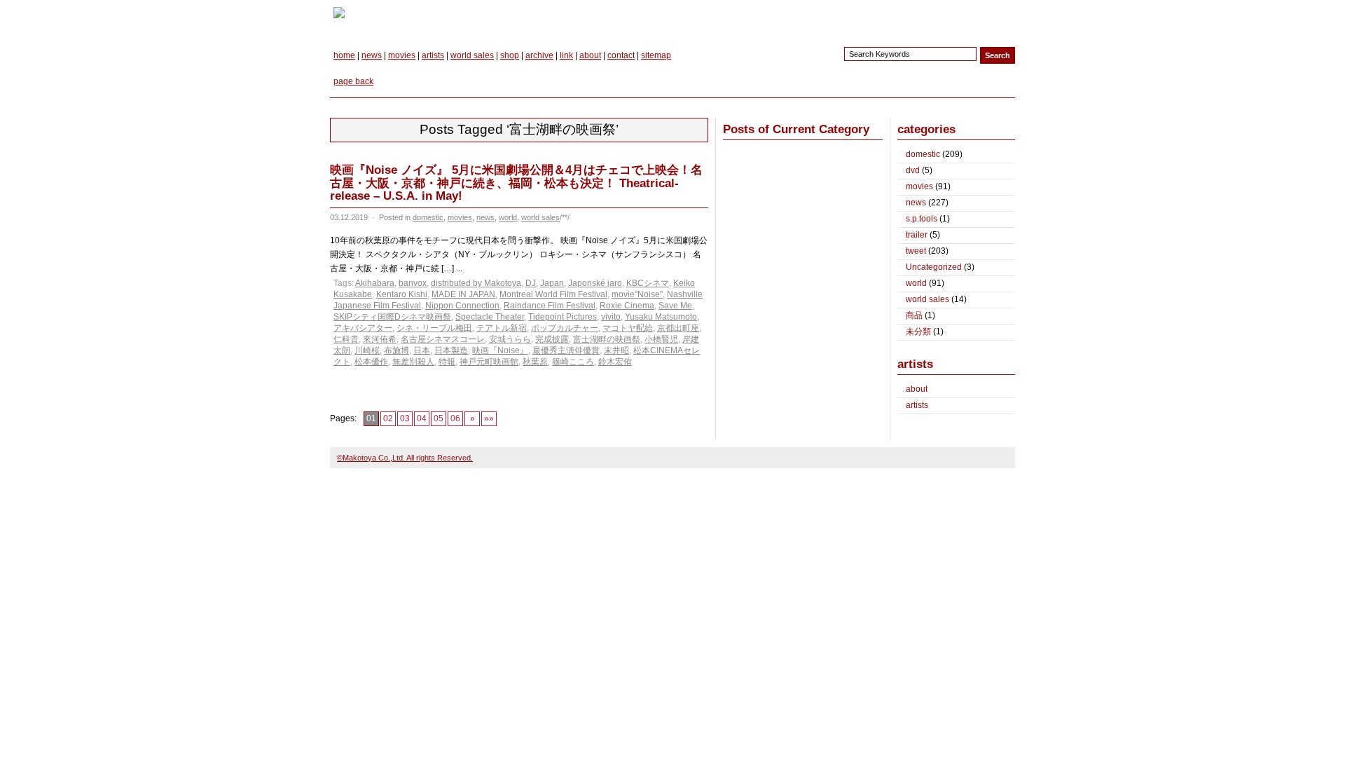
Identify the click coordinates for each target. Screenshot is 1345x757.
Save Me (675, 306)
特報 (447, 362)
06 (455, 418)
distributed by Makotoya (476, 283)
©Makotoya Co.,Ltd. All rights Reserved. (405, 457)
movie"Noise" (637, 294)
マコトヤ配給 (627, 328)
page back (353, 81)
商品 (914, 315)
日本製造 (451, 350)
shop (509, 55)
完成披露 (552, 339)
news (371, 55)
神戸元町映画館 (489, 362)
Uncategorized (934, 267)
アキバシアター (362, 328)
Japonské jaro (595, 283)
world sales (472, 55)
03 (405, 418)
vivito (611, 317)
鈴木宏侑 (615, 362)
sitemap (656, 55)
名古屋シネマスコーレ (443, 339)
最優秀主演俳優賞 (566, 350)
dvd (913, 170)
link (566, 55)
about (590, 55)
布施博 (396, 350)
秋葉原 (535, 362)
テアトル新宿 (501, 328)
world (508, 217)
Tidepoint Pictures (562, 317)
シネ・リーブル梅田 (434, 328)
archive (539, 55)
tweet (916, 251)
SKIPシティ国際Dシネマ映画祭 (392, 317)
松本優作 (371, 362)
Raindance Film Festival (549, 306)
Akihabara (374, 283)
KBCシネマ (647, 283)
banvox (413, 283)
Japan (552, 283)
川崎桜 (367, 350)
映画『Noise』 (500, 350)
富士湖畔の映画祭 (606, 339)
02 (388, 418)
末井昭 (616, 350)
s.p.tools (921, 219)
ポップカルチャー (564, 328)
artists (433, 55)
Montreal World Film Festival (553, 294)
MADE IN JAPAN (463, 294)
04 (422, 418)
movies (401, 55)
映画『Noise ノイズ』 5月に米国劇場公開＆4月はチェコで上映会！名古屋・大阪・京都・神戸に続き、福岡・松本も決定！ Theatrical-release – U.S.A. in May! (516, 183)
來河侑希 (379, 339)
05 (438, 418)
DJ (530, 283)
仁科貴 (346, 339)
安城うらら (510, 339)
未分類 (918, 331)
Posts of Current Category (796, 129)
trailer (916, 235)
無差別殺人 (413, 362)
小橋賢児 (661, 339)
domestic (428, 217)
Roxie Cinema (627, 306)
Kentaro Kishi (401, 294)
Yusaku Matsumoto (661, 317)
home (344, 55)
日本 (421, 350)
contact (621, 55)
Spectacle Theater (489, 317)
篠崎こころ (573, 362)
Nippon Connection (462, 306)
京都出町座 (678, 328)
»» (489, 418)
